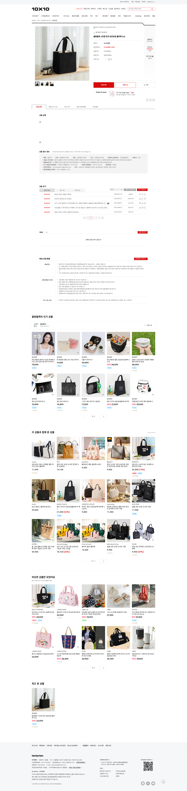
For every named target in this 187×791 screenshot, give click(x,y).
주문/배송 (137, 1)
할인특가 (117, 9)
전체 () (47, 190)
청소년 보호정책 (72, 746)
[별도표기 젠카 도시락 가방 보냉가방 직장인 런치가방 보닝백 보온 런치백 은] (118, 454)
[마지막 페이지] (102, 217)
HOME (34, 20)
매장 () (77, 190)
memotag (110, 504)
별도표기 (110, 462)
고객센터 (143, 1)
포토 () (62, 190)
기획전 (99, 9)
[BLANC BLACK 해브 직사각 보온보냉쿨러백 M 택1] (68, 498)
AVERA (34, 544)
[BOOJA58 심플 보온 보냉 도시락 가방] (143, 497)
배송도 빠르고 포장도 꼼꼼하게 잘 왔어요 (67, 212)
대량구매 (86, 9)
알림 (132, 1)
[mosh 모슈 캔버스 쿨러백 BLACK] (43, 495)
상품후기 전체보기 (130, 189)
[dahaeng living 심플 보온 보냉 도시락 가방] (118, 536)
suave (34, 462)
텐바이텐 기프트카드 (105, 771)
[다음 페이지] (99, 217)
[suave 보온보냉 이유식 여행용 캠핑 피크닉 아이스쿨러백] (43, 455)
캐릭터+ (93, 9)
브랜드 (123, 9)
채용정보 (42, 746)
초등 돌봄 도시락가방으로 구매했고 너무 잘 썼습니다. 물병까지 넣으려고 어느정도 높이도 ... (82, 207)
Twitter (147, 100)
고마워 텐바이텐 (104, 776)
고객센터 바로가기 (104, 760)
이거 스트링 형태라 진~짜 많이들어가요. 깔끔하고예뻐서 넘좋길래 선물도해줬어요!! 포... (81, 203)
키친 (38, 20)
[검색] (152, 9)
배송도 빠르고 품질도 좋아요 (63, 194)
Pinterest (153, 100)
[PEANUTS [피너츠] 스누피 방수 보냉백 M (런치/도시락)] (143, 457)
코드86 (134, 544)
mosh (34, 504)
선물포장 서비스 (104, 773)
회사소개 (34, 746)
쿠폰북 (117, 776)
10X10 (40, 9)
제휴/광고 (93, 746)
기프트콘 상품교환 (120, 771)
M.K (58, 462)
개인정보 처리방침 (60, 746)
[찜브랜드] (95, 32)
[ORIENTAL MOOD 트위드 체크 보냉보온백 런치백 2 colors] (93, 496)
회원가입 (126, 1)
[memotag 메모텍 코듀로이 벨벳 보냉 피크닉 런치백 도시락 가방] (118, 496)
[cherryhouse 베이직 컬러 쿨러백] (93, 535)
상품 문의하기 (142, 232)
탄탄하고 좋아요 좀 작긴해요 (63, 199)
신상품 (110, 9)
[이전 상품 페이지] (84, 416)
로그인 (121, 1)
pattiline (85, 462)
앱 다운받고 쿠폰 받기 (146, 760)
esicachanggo (62, 544)
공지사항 (101, 746)
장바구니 (151, 2)
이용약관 (49, 746)
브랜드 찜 (148, 325)
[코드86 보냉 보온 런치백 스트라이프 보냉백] (143, 537)
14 (150, 50)
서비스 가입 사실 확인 (74, 767)
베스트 (105, 9)
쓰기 (149, 58)
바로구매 (103, 85)
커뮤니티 (79, 9)
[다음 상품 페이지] (103, 416)
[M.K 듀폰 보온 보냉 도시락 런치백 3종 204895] (68, 454)
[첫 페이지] (84, 217)
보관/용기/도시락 (46, 20)
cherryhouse (86, 544)
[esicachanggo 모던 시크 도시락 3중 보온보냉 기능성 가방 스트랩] (68, 536)
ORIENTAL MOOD (88, 504)
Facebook (150, 100)
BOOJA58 (135, 504)
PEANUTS (135, 462)
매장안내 (108, 746)
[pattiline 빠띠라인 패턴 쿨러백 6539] (93, 453)
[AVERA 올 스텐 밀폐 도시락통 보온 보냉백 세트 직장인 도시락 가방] (43, 536)
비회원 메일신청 (120, 773)
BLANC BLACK (62, 504)
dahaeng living (112, 544)
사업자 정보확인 (80, 762)
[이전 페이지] (87, 217)
